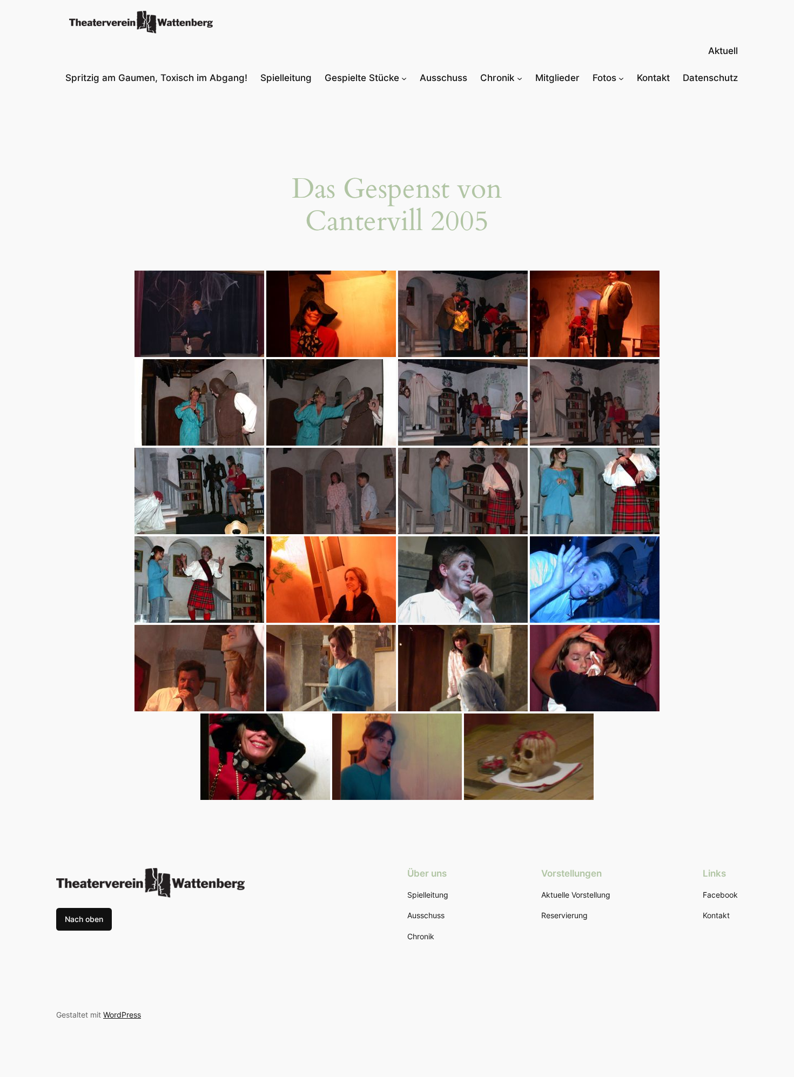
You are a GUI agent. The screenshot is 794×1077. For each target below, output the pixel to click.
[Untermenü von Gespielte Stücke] (404, 77)
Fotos (604, 77)
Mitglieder (557, 77)
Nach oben (84, 919)
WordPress (122, 1014)
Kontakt (653, 77)
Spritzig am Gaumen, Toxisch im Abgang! (156, 77)
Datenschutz (710, 77)
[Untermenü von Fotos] (621, 77)
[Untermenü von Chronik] (519, 77)
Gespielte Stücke (362, 77)
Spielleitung (286, 77)
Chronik (497, 77)
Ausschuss (443, 77)
